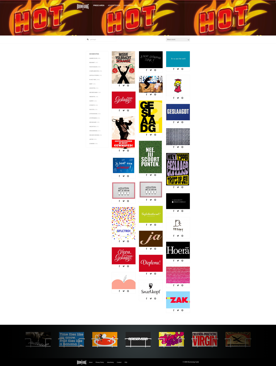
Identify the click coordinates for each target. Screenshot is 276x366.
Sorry (93, 101)
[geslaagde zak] (151, 59)
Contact (119, 362)
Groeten (93, 88)
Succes (93, 109)
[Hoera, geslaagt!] (124, 255)
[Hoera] (178, 250)
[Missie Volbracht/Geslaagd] (124, 67)
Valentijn (94, 126)
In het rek (94, 79)
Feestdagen (94, 66)
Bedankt (93, 62)
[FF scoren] (151, 157)
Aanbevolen (94, 58)
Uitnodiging (95, 113)
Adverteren (114, 5)
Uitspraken (94, 118)
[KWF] (124, 165)
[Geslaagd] (178, 59)
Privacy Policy (100, 362)
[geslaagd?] (151, 117)
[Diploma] (151, 263)
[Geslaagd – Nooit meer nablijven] (178, 136)
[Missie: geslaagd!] (151, 84)
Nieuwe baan (95, 92)
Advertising (110, 362)
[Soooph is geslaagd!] (178, 85)
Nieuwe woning (95, 135)
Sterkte (93, 105)
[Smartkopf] (151, 288)
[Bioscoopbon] (178, 169)
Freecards (98, 5)
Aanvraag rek (131, 5)
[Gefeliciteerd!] (151, 214)
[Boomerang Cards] (83, 8)
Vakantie (93, 96)
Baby (92, 84)
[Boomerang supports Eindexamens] (151, 189)
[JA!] (151, 239)
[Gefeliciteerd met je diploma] (124, 190)
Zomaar (93, 143)
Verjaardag (94, 130)
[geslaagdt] (178, 112)
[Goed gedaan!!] (124, 280)
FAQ (126, 362)
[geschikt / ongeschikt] (178, 201)
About (90, 362)
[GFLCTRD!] (124, 223)
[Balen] (178, 299)
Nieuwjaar (94, 122)
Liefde (93, 139)
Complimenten (95, 71)
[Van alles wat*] (178, 275)
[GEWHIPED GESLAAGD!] (124, 132)
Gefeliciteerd (95, 75)
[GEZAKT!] (178, 225)
